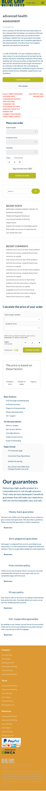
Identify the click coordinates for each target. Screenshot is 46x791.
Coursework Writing (9, 674)
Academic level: (11, 324)
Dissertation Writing (9, 666)
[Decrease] (25, 342)
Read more (8, 527)
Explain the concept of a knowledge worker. (22, 226)
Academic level (11, 138)
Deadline (9, 148)
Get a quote (23, 86)
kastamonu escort (12, 280)
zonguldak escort (12, 290)
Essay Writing (7, 655)
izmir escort (10, 260)
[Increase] (39, 342)
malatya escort (11, 250)
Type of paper (11, 127)
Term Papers (6, 659)
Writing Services (8, 663)
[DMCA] (9, 752)
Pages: (6, 342)
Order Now (31, 3)
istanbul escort (11, 270)
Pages (8, 158)
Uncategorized (8, 27)
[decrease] (9, 162)
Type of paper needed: (12, 315)
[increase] (19, 162)
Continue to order (23, 79)
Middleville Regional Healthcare (18, 216)
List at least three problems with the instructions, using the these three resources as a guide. (23, 253)
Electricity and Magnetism (36, 95)
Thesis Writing (7, 670)
